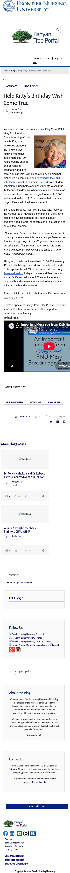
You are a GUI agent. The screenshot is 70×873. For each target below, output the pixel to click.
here (53, 772)
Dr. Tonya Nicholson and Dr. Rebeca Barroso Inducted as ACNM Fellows (24, 475)
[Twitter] (51, 421)
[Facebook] (57, 421)
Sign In (58, 58)
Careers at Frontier (14, 856)
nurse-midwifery (14, 402)
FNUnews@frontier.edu (19, 769)
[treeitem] (38, 673)
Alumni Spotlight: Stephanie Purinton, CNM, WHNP (20, 529)
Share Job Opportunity (16, 863)
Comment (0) (24, 416)
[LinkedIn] (63, 421)
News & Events (31, 86)
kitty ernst (35, 402)
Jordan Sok (16, 109)
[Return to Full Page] (3, 79)
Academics (11, 86)
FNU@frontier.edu (38, 782)
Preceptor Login (42, 58)
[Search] (40, 29)
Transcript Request (14, 859)
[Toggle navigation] (35, 63)
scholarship (54, 402)
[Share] (42, 496)
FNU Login (16, 598)
